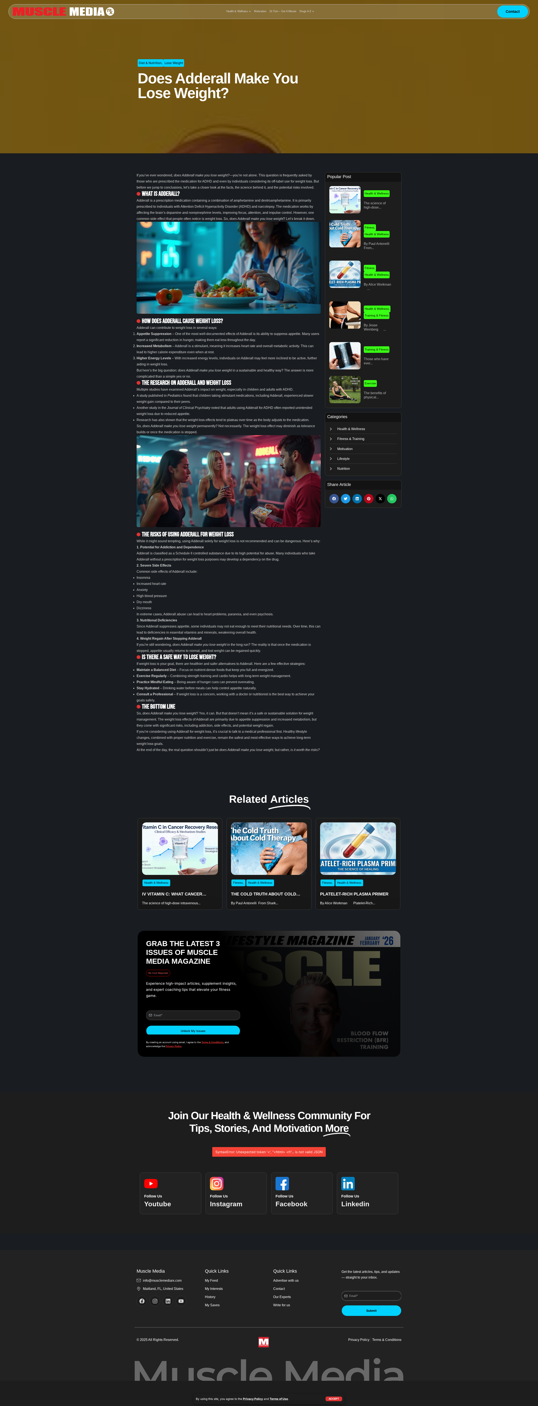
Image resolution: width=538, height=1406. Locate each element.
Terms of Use (279, 1399)
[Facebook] (142, 1301)
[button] (334, 498)
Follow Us (153, 1196)
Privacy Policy (253, 1399)
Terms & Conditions (212, 1042)
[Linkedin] (168, 1301)
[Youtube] (181, 1301)
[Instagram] (155, 1301)
